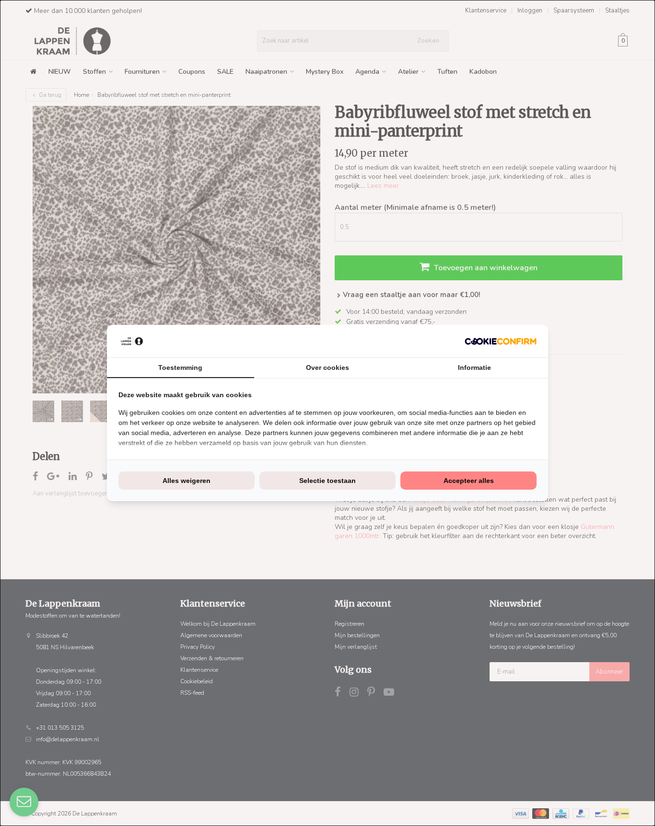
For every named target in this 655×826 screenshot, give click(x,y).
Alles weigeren (187, 480)
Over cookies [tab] (327, 367)
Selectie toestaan (327, 480)
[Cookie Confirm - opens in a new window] (501, 341)
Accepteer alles (469, 480)
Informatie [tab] (474, 367)
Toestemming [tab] (180, 367)
